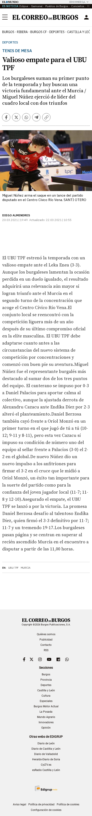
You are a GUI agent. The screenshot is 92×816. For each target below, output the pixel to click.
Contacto (46, 644)
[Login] (86, 17)
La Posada (46, 711)
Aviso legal (19, 804)
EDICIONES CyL (77, 2)
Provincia (46, 679)
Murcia (25, 567)
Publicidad (46, 639)
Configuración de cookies (46, 810)
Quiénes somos (46, 634)
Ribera (22, 32)
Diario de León (46, 743)
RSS (46, 650)
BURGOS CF (38, 32)
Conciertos (77, 6)
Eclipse (23, 6)
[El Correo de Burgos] (45, 17)
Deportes (10, 42)
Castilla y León (46, 690)
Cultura (46, 695)
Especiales (46, 701)
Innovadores (46, 722)
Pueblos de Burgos (56, 6)
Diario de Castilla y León (46, 748)
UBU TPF (13, 567)
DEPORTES (57, 32)
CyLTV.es (46, 764)
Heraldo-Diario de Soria (46, 759)
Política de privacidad (41, 804)
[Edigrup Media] (46, 788)
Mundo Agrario (46, 717)
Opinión (46, 727)
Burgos (8, 32)
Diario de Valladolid (46, 754)
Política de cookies (68, 804)
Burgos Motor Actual (46, 706)
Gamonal (36, 6)
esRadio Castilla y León (46, 770)
